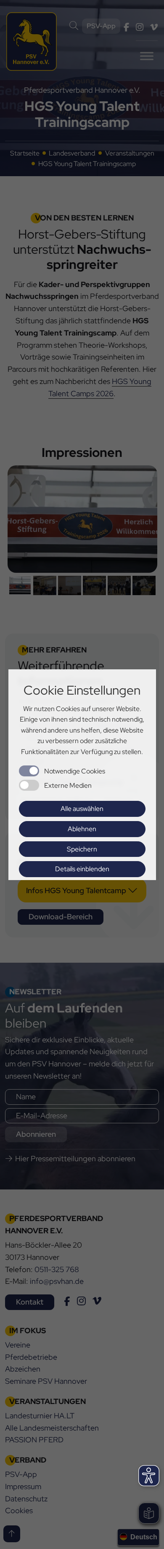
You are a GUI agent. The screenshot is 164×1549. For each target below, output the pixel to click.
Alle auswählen (82, 808)
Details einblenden (82, 868)
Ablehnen (82, 828)
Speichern (82, 849)
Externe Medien (68, 785)
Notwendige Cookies (74, 771)
